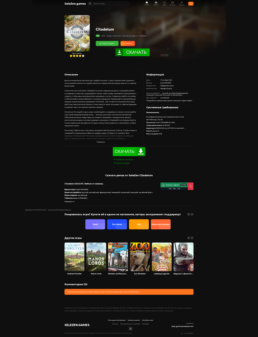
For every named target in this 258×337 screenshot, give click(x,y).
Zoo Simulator (140, 274)
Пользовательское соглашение (130, 324)
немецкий (150, 95)
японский (166, 95)
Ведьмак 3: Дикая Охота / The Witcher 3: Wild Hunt (184, 274)
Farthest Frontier (74, 274)
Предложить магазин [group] (161, 224)
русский (165, 93)
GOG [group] (139, 224)
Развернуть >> (69, 201)
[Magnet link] (191, 186)
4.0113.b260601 (189, 333)
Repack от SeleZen (139, 36)
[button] (188, 214)
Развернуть (101, 142)
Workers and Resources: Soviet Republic (118, 274)
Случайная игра (147, 320)
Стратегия (116, 36)
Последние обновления (117, 320)
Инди (109, 36)
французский (183, 93)
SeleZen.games (75, 3)
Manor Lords (96, 274)
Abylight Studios (166, 88)
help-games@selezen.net (183, 326)
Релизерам (145, 324)
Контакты (115, 324)
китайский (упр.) (176, 95)
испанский (158, 95)
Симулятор (126, 36)
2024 (103, 36)
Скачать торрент (176, 185)
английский (173, 93)
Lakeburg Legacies (162, 274)
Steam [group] (95, 224)
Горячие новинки (134, 320)
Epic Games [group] (117, 224)
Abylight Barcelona (167, 86)
